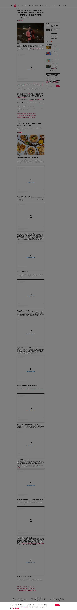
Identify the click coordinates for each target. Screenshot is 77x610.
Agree (57, 605)
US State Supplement (15, 608)
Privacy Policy (25, 607)
